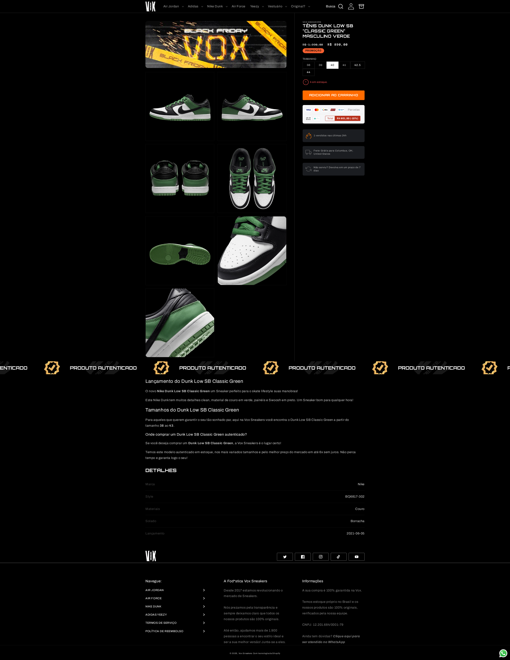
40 (332, 65)
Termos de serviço (161, 622)
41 (346, 66)
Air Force (153, 598)
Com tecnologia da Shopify (266, 653)
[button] (173, 6)
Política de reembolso (164, 631)
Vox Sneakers (245, 653)
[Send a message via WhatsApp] (503, 653)
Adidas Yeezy (156, 614)
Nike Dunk (153, 606)
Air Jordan (154, 590)
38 (311, 66)
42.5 (357, 65)
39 (323, 66)
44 (308, 72)
